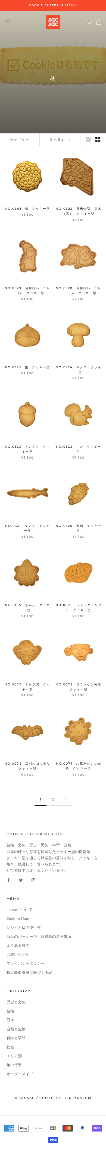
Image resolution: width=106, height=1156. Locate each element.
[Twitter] (21, 880)
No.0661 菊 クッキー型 (27, 209)
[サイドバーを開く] (7, 22)
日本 (10, 1020)
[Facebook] (8, 880)
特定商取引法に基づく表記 (29, 972)
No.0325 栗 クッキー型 (27, 367)
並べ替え (58, 140)
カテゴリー (19, 140)
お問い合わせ (18, 954)
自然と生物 (16, 1029)
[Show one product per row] (88, 139)
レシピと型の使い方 (24, 927)
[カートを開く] (98, 22)
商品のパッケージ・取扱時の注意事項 (39, 936)
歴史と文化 (16, 1002)
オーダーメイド (20, 1074)
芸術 (10, 1011)
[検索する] (89, 22)
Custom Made (18, 918)
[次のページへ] (65, 799)
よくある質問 (18, 945)
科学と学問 (16, 1038)
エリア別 (14, 1056)
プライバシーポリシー (26, 963)
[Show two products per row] (97, 139)
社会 (10, 1047)
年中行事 (14, 1065)
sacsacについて (20, 909)
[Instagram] (33, 880)
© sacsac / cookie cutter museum (53, 1098)
